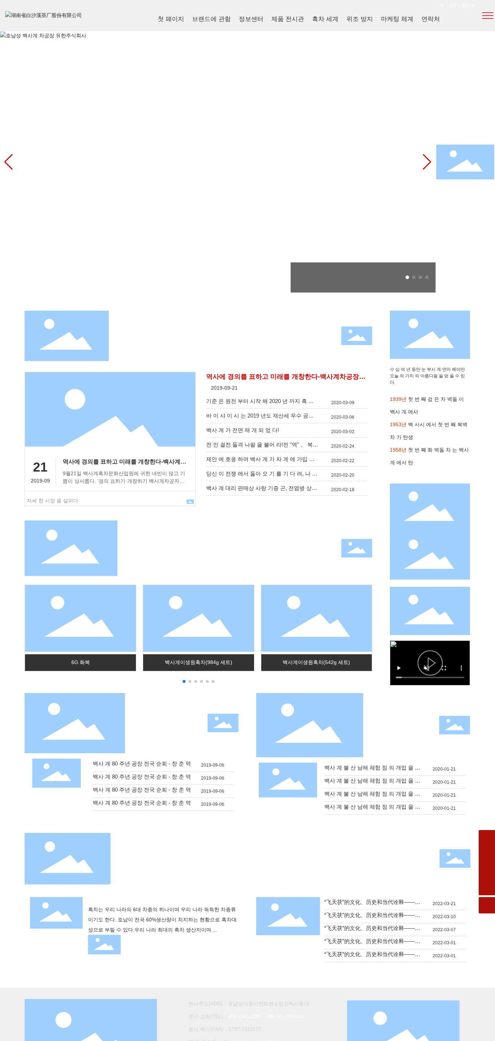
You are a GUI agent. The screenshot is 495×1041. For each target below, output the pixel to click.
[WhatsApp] (487, 838)
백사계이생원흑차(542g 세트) (316, 662)
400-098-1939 (244, 1016)
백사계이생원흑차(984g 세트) (198, 662)
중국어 (467, 5)
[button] (407, 277)
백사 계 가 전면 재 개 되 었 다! (242, 430)
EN (453, 5)
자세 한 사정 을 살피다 (52, 500)
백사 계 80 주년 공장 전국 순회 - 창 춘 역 (142, 763)
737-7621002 (289, 1016)
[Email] (487, 854)
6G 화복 (80, 662)
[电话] (487, 871)
